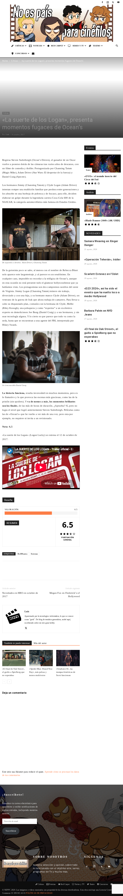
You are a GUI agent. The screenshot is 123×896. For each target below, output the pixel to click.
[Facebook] (102, 2)
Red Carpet (57, 46)
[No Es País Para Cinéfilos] (61, 23)
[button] (117, 45)
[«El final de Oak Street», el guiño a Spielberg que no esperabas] (14, 658)
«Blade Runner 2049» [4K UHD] (102, 220)
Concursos (21, 53)
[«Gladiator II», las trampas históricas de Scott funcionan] (68, 658)
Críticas (19, 46)
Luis (7, 134)
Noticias (37, 46)
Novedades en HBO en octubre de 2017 (20, 595)
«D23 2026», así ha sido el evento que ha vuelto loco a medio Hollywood (102, 292)
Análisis (89, 214)
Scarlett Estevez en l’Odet (101, 274)
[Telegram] (54, 573)
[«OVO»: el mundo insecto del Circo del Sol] (102, 164)
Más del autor (40, 643)
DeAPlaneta (22, 554)
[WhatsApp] (39, 573)
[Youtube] (118, 2)
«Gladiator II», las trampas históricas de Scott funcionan (65, 672)
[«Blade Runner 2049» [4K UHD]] (102, 208)
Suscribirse (11, 831)
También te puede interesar (17, 643)
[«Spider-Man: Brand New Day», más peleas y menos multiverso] (41, 658)
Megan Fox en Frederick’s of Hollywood (64, 595)
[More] (60, 148)
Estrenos (34, 554)
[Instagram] (107, 2)
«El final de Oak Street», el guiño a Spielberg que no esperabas (13, 672)
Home (5, 60)
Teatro (96, 46)
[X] (113, 2)
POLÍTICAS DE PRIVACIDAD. (39, 893)
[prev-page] (4, 682)
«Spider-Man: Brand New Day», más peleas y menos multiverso (40, 672)
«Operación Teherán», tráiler (102, 259)
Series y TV (78, 46)
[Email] (47, 573)
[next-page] (9, 682)
